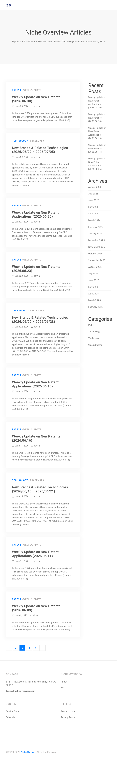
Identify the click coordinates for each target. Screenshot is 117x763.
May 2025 (93, 287)
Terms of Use (68, 711)
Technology (20, 141)
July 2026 (93, 193)
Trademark (37, 141)
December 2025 (96, 240)
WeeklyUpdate (32, 90)
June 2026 (93, 200)
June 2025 (93, 280)
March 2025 (94, 300)
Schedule (10, 717)
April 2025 (93, 293)
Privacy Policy (68, 717)
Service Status (13, 711)
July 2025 (93, 273)
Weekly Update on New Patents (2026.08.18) (97, 118)
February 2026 (95, 227)
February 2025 (95, 307)
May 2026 (93, 207)
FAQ (63, 687)
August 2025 (95, 267)
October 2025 (95, 253)
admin (37, 106)
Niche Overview (28, 752)
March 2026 (94, 220)
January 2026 (95, 233)
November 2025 (96, 247)
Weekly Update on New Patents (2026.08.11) (97, 148)
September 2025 (96, 260)
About (64, 681)
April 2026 (93, 213)
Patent (16, 90)
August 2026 (95, 187)
